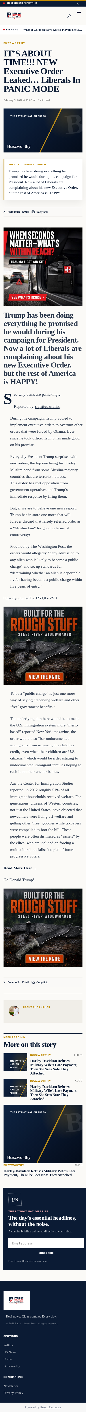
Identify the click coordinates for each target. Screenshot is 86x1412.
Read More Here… (20, 868)
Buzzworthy (14, 43)
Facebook (14, 211)
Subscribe (46, 1253)
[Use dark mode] (78, 3)
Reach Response (50, 1407)
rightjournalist (47, 406)
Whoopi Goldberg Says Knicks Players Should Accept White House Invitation (53, 29)
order (23, 483)
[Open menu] (79, 16)
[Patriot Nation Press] (15, 15)
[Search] (69, 16)
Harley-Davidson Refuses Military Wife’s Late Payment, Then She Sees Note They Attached (53, 1067)
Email (25, 211)
